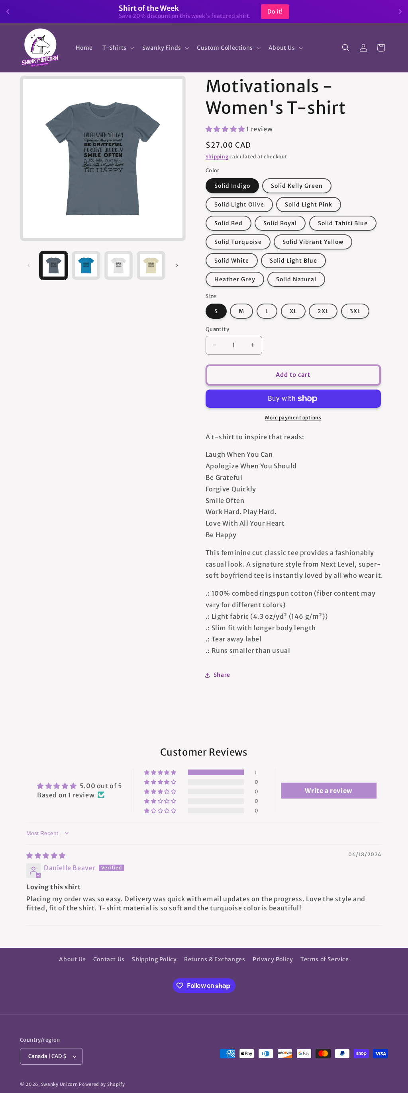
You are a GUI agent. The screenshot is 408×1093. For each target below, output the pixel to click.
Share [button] (222, 674)
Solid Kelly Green (297, 185)
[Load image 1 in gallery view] (53, 265)
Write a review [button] (328, 791)
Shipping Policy (154, 959)
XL (293, 311)
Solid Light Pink (308, 204)
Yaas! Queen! (249, 11)
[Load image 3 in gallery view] (118, 265)
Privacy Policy (273, 959)
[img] (46, 855)
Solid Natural (296, 279)
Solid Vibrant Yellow (312, 241)
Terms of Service (324, 959)
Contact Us (109, 959)
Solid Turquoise (238, 241)
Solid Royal (280, 223)
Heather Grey (234, 279)
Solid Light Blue (293, 260)
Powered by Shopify (102, 1084)
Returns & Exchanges (214, 959)
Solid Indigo (232, 185)
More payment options (293, 418)
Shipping (217, 157)
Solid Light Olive (239, 204)
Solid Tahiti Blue (343, 223)
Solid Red (228, 223)
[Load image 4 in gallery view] (151, 265)
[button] (117, 47)
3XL (355, 311)
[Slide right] (177, 265)
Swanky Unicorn (59, 1084)
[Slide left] (28, 265)
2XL (323, 311)
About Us (72, 959)
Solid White (231, 260)
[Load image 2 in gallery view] (86, 265)
